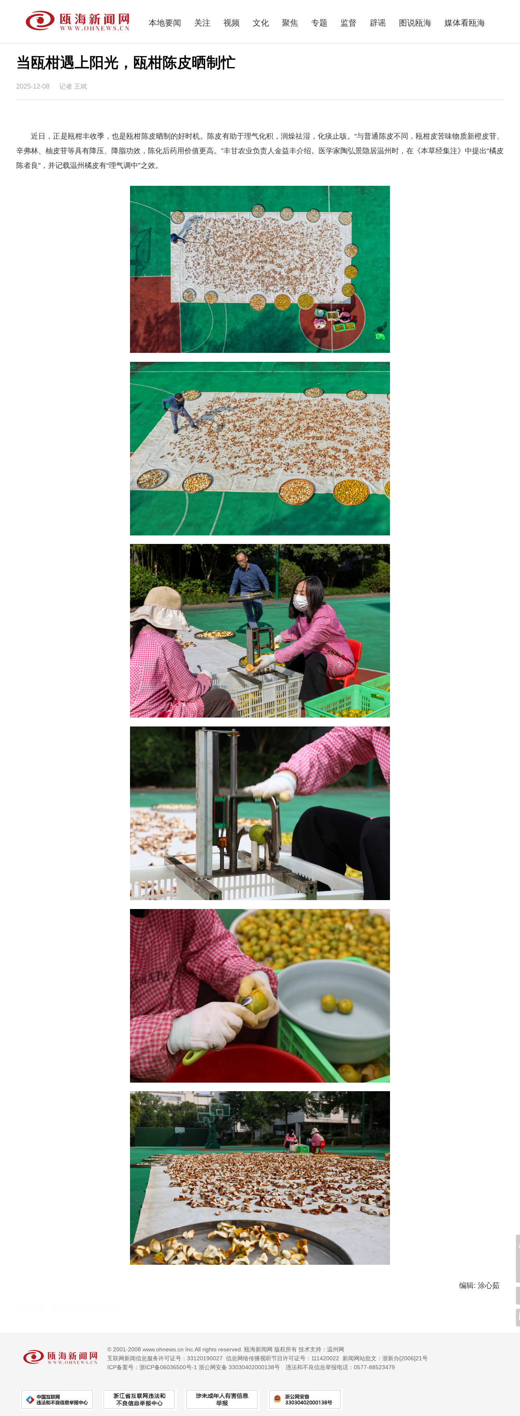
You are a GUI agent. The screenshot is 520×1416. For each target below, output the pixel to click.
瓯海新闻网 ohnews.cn (89, 1309)
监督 (348, 22)
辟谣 (378, 22)
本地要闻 (165, 22)
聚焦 (290, 22)
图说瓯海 (415, 22)
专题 (319, 22)
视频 (231, 22)
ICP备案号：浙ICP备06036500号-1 (152, 1367)
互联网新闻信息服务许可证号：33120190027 (165, 1358)
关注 (202, 22)
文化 (261, 22)
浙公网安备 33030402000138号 (239, 1367)
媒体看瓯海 (464, 22)
